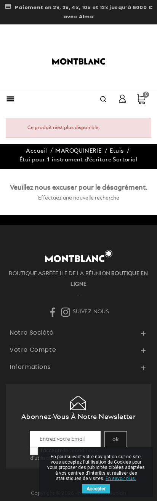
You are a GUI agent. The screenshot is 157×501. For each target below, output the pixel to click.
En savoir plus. (121, 478)
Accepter (96, 488)
